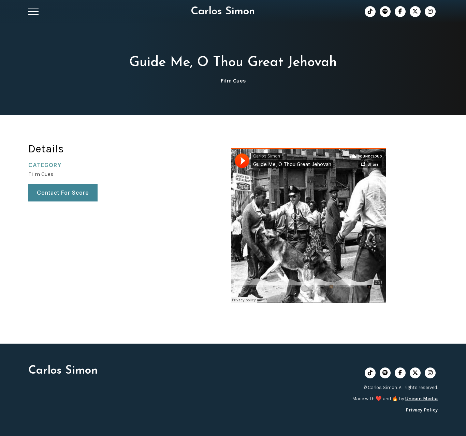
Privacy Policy (422, 410)
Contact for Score (63, 192)
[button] (33, 11)
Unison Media (421, 399)
